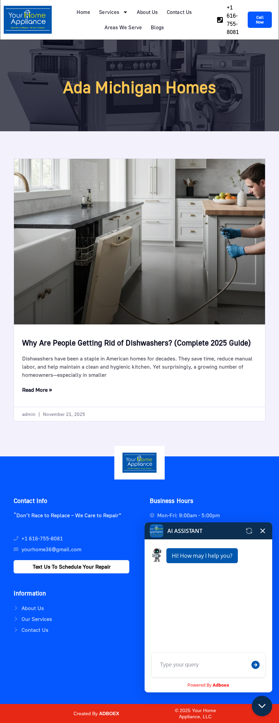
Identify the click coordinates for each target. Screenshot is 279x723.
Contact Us (179, 12)
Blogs (157, 27)
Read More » (37, 390)
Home (83, 12)
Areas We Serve (123, 27)
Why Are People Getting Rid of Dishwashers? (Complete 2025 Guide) (136, 342)
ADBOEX (109, 713)
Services (109, 12)
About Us (147, 12)
